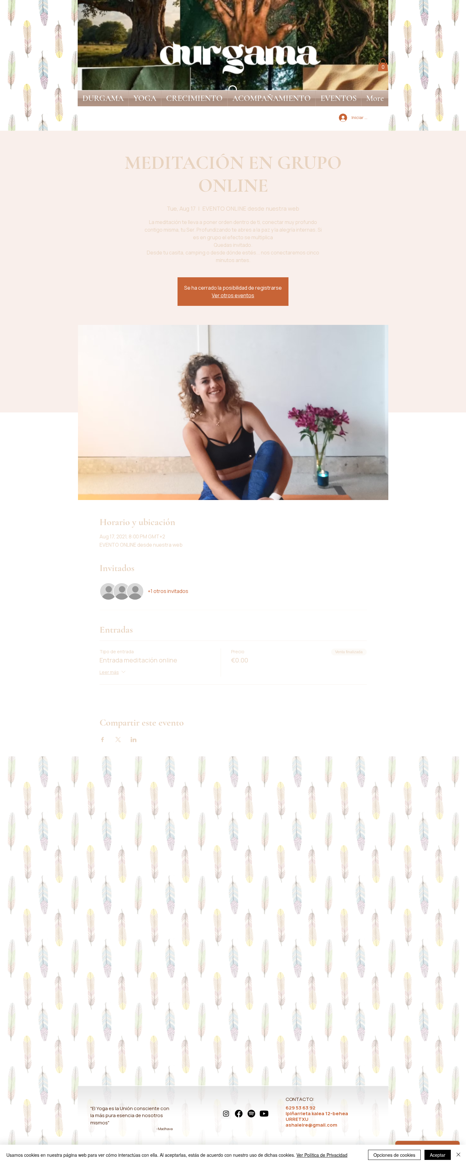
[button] (383, 64)
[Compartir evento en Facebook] (103, 739)
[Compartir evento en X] (118, 739)
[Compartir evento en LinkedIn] (134, 739)
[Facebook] (239, 1114)
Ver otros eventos (233, 295)
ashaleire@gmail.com (311, 1125)
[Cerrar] (458, 1155)
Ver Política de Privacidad (321, 1155)
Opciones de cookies (394, 1155)
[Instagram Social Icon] (226, 1114)
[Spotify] (251, 1114)
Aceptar (437, 1155)
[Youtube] (264, 1114)
